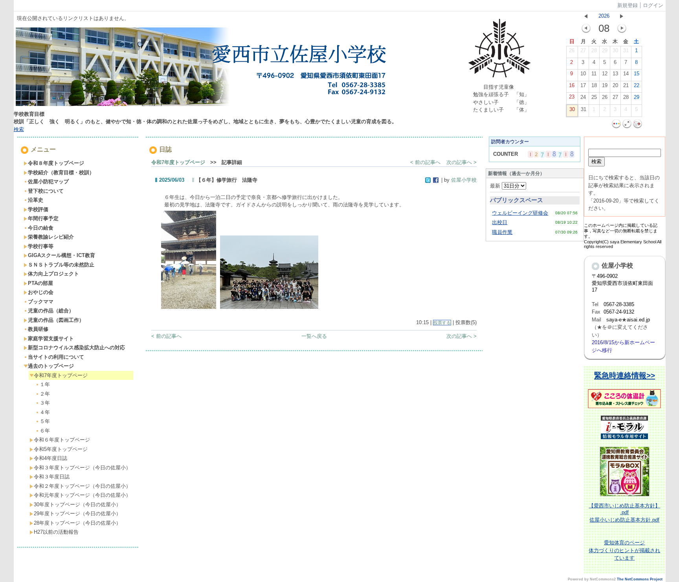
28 (594, 50)
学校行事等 (40, 246)
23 (571, 97)
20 (615, 85)
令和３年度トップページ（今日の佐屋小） (82, 468)
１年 (45, 384)
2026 (603, 16)
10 (583, 74)
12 (604, 74)
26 (571, 50)
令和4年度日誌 (50, 458)
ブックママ (40, 302)
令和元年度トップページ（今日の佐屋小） (82, 495)
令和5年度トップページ (61, 449)
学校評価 (38, 209)
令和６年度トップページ (62, 440)
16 (571, 85)
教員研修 (38, 329)
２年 (45, 394)
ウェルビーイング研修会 (520, 213)
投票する (442, 322)
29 (604, 50)
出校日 (499, 222)
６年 (45, 431)
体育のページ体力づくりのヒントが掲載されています (624, 550)
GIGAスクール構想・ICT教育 (61, 255)
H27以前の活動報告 (56, 532)
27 (583, 50)
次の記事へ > (461, 162)
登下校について (46, 191)
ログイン (653, 5)
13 (615, 74)
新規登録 (627, 5)
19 (604, 85)
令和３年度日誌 (52, 477)
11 (593, 74)
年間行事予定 (43, 218)
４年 (45, 412)
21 (626, 85)
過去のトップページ (51, 366)
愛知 (609, 543)
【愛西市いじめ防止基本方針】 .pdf (624, 509)
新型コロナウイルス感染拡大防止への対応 (76, 347)
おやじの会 (40, 292)
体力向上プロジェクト (53, 274)
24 (583, 97)
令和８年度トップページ (56, 163)
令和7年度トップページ (61, 375)
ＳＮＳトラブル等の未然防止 (61, 265)
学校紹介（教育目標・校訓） (61, 172)
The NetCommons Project (639, 579)
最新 (496, 186)
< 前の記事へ (425, 162)
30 (615, 50)
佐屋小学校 (464, 180)
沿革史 (35, 200)
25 (594, 97)
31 (626, 50)
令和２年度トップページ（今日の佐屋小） (82, 486)
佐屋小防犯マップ (48, 181)
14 (626, 74)
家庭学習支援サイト (51, 338)
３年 (45, 403)
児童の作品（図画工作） (56, 320)
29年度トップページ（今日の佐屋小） (77, 513)
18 (594, 85)
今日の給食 (40, 228)
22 (636, 85)
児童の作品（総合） (51, 311)
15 (636, 74)
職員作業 (502, 232)
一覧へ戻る (314, 336)
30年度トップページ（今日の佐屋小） (77, 504)
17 (583, 85)
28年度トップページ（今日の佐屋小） (77, 523)
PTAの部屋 (40, 283)
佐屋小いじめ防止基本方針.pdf (624, 520)
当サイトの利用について (56, 357)
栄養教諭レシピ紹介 (51, 237)
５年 (45, 421)
